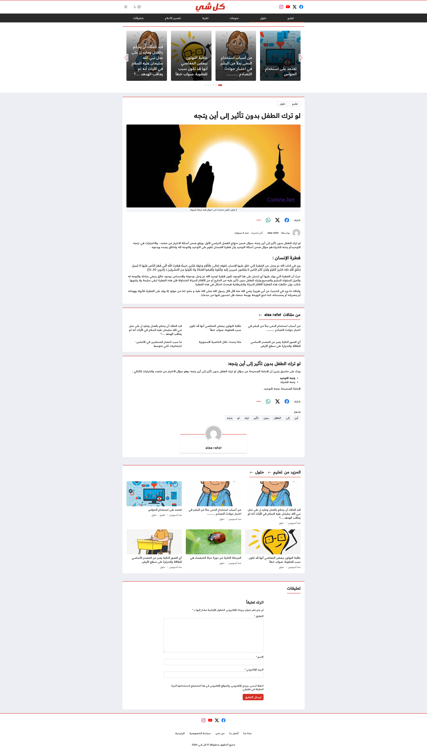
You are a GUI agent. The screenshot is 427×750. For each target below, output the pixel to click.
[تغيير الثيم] (137, 7)
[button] (220, 85)
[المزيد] (258, 220)
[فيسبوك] (286, 220)
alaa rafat (273, 232)
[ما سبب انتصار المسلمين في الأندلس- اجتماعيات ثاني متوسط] (154, 344)
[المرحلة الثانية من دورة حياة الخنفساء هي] (213, 549)
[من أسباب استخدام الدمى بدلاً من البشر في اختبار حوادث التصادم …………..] (236, 56)
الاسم (260, 656)
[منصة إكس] (277, 220)
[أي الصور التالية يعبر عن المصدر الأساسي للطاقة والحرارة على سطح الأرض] (273, 344)
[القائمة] (125, 7)
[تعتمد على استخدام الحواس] (280, 56)
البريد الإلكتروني (254, 669)
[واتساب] (268, 220)
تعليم (295, 103)
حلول (282, 103)
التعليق (259, 616)
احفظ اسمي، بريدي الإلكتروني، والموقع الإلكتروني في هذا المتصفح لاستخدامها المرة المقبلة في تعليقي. (217, 687)
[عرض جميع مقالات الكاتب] (296, 233)
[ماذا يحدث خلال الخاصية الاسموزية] (213, 344)
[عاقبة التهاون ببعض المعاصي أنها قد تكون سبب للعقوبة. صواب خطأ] (191, 56)
